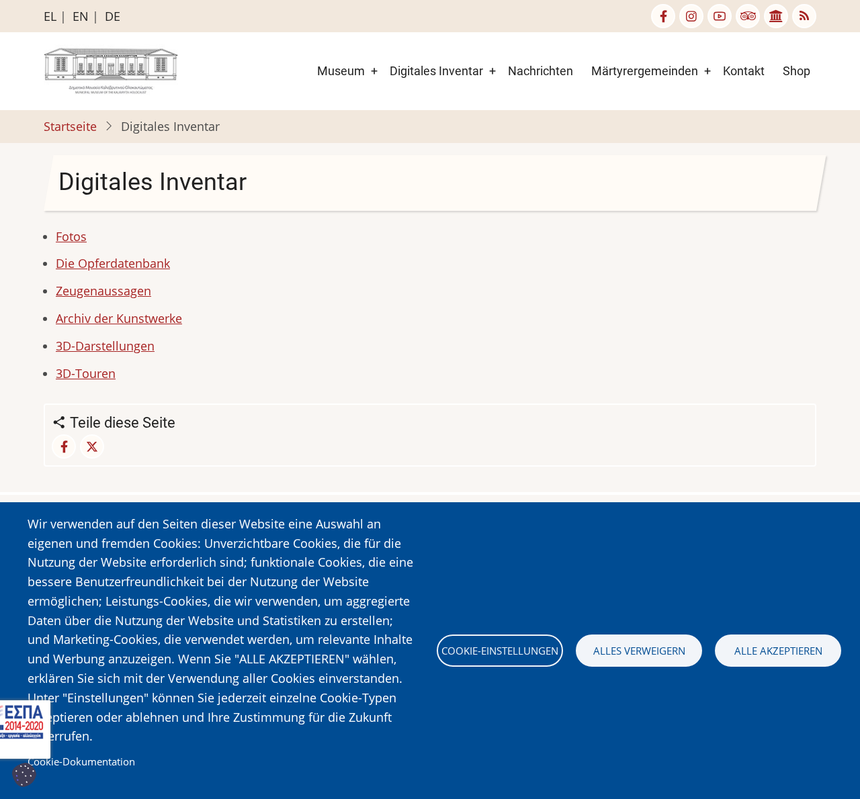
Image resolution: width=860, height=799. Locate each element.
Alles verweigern (639, 650)
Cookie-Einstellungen (499, 650)
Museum (341, 71)
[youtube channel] (719, 16)
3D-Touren (86, 373)
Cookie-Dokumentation (81, 761)
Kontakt (744, 71)
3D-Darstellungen (105, 346)
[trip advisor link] (748, 16)
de (112, 16)
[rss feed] (804, 16)
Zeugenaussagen (103, 291)
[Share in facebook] (64, 446)
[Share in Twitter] (92, 446)
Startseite (70, 126)
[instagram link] (691, 16)
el (50, 16)
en (81, 16)
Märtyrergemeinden (644, 71)
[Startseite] (111, 70)
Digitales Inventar (436, 71)
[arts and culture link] (776, 16)
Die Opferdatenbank (113, 263)
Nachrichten (540, 71)
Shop (796, 71)
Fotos (71, 236)
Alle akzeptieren (778, 650)
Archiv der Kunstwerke (119, 318)
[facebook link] (663, 16)
